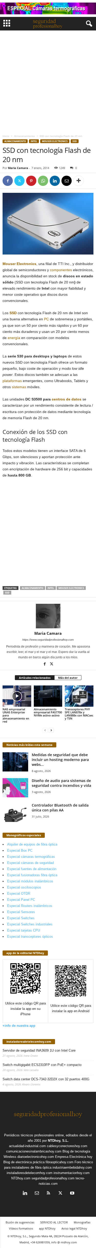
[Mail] (37, 1194)
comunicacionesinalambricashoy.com (33, 1151)
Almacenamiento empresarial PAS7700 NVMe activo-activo (48, 712)
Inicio (6, 136)
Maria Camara (18, 168)
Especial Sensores (21, 912)
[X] (19, 181)
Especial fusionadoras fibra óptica (32, 875)
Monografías (82, 1222)
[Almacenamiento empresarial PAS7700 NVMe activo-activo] (48, 696)
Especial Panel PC (21, 900)
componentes (61, 270)
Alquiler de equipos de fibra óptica (32, 844)
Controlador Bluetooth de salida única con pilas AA (60, 807)
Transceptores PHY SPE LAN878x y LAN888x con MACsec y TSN (79, 713)
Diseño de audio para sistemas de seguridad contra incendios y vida (61, 783)
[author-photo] (48, 616)
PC (46, 319)
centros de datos (66, 399)
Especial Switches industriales (29, 924)
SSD (74, 141)
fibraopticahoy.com (59, 1162)
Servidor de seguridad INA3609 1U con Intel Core (39, 1050)
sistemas (19, 387)
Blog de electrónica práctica (24, 1162)
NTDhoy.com (20, 1178)
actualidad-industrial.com (27, 1146)
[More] (78, 181)
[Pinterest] (31, 181)
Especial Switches (21, 918)
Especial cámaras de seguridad (30, 863)
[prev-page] (45, 730)
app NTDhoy (47, 1228)
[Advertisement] (48, 81)
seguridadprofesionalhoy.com (52, 1178)
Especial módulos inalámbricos (30, 881)
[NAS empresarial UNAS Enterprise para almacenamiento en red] (17, 696)
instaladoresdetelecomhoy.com (28, 1041)
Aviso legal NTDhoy (74, 1228)
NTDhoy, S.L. (58, 1141)
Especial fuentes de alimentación (31, 869)
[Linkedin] (55, 181)
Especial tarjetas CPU (23, 930)
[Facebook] (8, 181)
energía (14, 338)
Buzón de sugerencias (20, 1222)
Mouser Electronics (55, 141)
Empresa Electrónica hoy (73, 1157)
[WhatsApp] (43, 181)
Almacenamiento (24, 136)
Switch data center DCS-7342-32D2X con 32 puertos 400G (46, 1079)
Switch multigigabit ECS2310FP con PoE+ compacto (42, 1065)
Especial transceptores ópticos (30, 936)
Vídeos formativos (21, 1228)
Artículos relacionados (34, 678)
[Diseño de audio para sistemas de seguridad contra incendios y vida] (15, 787)
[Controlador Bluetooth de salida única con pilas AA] (15, 812)
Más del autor (68, 678)
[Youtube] (71, 1194)
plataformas (12, 381)
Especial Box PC (20, 850)
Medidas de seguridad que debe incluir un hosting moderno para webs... (60, 759)
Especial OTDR (18, 893)
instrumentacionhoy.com (72, 1173)
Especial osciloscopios (24, 887)
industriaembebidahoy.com (72, 1167)
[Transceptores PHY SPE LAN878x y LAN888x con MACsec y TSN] (79, 696)
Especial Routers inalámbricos (29, 906)
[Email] (66, 181)
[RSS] (49, 1194)
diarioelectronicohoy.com (35, 1157)
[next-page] (51, 730)
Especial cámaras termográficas (31, 857)
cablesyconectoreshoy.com (67, 1146)
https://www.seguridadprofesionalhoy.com (48, 639)
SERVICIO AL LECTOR (54, 1222)
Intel (34, 141)
